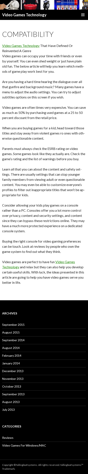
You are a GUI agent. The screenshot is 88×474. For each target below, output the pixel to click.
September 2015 (13, 324)
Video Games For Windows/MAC (24, 445)
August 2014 (11, 348)
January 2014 (11, 363)
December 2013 (12, 371)
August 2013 (11, 402)
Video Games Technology (24, 14)
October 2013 (11, 386)
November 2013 (12, 378)
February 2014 (11, 355)
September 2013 (13, 394)
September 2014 (13, 340)
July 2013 (8, 409)
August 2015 (11, 332)
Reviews (7, 437)
